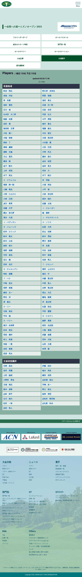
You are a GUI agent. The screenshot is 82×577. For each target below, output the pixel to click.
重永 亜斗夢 (8, 213)
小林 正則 (7, 199)
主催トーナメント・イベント (38, 543)
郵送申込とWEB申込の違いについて (68, 500)
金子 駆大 (7, 166)
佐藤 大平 (7, 208)
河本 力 (46, 171)
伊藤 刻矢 (46, 366)
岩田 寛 (7, 124)
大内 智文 (46, 133)
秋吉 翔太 (7, 91)
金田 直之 (46, 166)
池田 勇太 (46, 100)
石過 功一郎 (47, 105)
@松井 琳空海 (48, 399)
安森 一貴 (7, 344)
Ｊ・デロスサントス (50, 217)
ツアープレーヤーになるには (38, 541)
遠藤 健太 (46, 128)
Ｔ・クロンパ (47, 264)
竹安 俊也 (7, 255)
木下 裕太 (7, 175)
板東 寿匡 (46, 394)
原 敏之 (7, 302)
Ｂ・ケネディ (47, 316)
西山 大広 (46, 292)
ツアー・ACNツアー (9, 471)
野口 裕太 (46, 389)
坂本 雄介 (46, 199)
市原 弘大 (46, 114)
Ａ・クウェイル (9, 180)
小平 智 (46, 189)
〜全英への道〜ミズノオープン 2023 (23, 26)
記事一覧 (32, 499)
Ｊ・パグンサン (9, 222)
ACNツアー (6, 469)
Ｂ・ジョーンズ (9, 227)
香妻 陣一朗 (8, 185)
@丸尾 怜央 (47, 403)
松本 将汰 (7, 330)
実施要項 (32, 510)
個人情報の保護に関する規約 (38, 552)
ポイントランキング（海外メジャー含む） (14, 499)
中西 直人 (46, 283)
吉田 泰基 (7, 349)
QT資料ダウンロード (36, 513)
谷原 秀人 (46, 260)
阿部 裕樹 (46, 96)
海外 (30, 474)
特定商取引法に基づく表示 (38, 555)
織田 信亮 (46, 375)
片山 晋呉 (7, 157)
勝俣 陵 (7, 161)
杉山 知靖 (46, 231)
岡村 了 (7, 142)
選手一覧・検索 (61, 466)
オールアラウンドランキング (12, 508)
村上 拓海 (7, 339)
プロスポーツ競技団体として (38, 538)
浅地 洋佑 (7, 96)
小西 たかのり (9, 194)
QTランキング (60, 480)
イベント (5, 543)
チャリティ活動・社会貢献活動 (39, 546)
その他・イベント (8, 483)
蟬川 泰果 (46, 241)
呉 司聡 (46, 180)
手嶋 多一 (46, 385)
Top (3, 535)
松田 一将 (7, 403)
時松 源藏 (7, 274)
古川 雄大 (7, 399)
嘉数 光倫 (7, 152)
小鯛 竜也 (7, 189)
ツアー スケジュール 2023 (70, 421)
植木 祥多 (46, 370)
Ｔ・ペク (7, 278)
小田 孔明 (46, 147)
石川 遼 (7, 110)
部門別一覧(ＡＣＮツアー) (11, 513)
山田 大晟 (46, 344)
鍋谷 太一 (7, 292)
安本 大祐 (46, 339)
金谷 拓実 (46, 161)
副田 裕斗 (7, 246)
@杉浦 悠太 (47, 380)
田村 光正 (7, 264)
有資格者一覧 (60, 469)
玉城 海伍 (7, 385)
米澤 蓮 (46, 349)
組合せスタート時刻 (20, 44)
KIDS (30, 480)
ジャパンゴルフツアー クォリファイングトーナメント (67, 497)
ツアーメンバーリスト (63, 477)
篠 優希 (46, 213)
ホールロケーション (62, 51)
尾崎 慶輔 (7, 147)
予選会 (4, 480)
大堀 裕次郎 (47, 138)
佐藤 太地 (46, 203)
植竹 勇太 (46, 124)
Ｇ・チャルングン (10, 269)
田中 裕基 (46, 255)
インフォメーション (35, 496)
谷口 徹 (7, 260)
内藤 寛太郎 (47, 278)
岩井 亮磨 (7, 370)
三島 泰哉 (46, 330)
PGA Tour (5, 477)
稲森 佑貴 (7, 119)
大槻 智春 (7, 138)
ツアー (4, 466)
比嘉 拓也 (46, 307)
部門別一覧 (62, 44)
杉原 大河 (46, 227)
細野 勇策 (46, 321)
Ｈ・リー (7, 307)
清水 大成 (7, 217)
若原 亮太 (7, 353)
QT (3, 474)
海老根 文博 (8, 128)
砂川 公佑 (7, 241)
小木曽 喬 (46, 142)
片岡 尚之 (46, 152)
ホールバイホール (61, 37)
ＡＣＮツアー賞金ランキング (12, 519)
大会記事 (20, 58)
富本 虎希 (7, 389)
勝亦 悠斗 (46, 157)
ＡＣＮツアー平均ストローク (12, 522)
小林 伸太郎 (47, 194)
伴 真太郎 (46, 302)
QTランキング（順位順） (37, 501)
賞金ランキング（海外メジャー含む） (13, 504)
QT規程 (31, 507)
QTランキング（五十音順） (38, 504)
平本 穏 (7, 316)
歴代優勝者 (20, 66)
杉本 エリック (9, 231)
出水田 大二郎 (9, 114)
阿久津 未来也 (48, 91)
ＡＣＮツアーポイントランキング (13, 516)
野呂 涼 (7, 297)
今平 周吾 (46, 119)
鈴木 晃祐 (46, 236)
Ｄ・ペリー (7, 321)
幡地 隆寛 (46, 297)
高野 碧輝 (7, 250)
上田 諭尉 (7, 375)
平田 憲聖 (46, 311)
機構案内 (32, 535)
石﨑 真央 (7, 366)
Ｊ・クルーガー (48, 208)
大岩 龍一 (7, 133)
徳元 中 (46, 274)
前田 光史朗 (47, 325)
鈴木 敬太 (7, 236)
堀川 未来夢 (8, 325)
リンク (31, 549)
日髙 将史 (7, 311)
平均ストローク (7, 511)
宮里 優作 (7, 335)
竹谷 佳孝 (46, 250)
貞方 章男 (7, 203)
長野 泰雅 (7, 288)
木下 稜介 (46, 175)
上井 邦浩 (7, 171)
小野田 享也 (8, 380)
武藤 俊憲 (46, 335)
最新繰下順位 (60, 474)
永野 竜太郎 (47, 288)
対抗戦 (4, 541)
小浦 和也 (46, 185)
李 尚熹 (7, 100)
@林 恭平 (7, 394)
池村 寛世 (7, 105)
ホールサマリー (20, 51)
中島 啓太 (7, 283)
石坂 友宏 (46, 110)
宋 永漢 (46, 246)
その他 (31, 477)
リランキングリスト (62, 471)
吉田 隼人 (7, 408)
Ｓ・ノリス (46, 222)
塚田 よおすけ (48, 269)
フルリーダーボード (20, 37)
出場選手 (62, 58)
